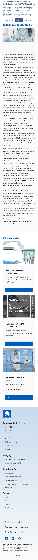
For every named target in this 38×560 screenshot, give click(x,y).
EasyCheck (9, 508)
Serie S (7, 434)
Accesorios (9, 445)
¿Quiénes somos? (24, 522)
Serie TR (8, 431)
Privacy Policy (30, 10)
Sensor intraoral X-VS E (13, 463)
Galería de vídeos (11, 527)
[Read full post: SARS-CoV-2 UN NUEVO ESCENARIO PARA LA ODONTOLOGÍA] (19, 317)
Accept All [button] (19, 20)
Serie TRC (8, 427)
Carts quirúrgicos (11, 442)
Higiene (7, 449)
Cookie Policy (18, 555)
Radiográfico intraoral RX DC (15, 459)
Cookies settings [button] (9, 20)
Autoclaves (9, 473)
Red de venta (9, 522)
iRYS (6, 497)
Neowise (8, 504)
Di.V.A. (7, 501)
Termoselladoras (11, 480)
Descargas (24, 527)
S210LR (7, 438)
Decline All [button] (29, 20)
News (23, 532)
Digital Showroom (11, 532)
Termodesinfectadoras (13, 477)
